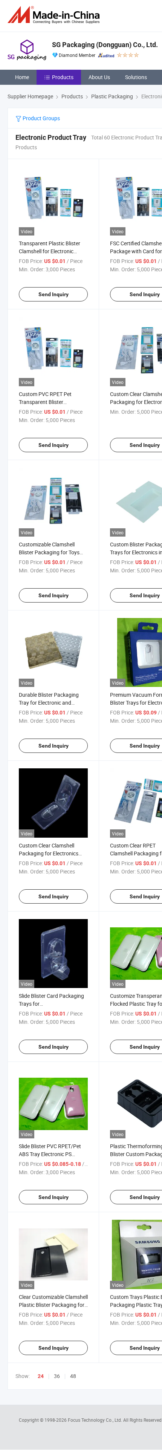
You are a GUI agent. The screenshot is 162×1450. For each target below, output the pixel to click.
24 (41, 1376)
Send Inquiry (53, 294)
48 (73, 1376)
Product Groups (40, 118)
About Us (99, 77)
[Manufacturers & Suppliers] (55, 15)
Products (62, 77)
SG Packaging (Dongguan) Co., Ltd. (105, 45)
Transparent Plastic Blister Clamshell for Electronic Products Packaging (49, 251)
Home (22, 77)
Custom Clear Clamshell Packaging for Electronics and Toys (48, 853)
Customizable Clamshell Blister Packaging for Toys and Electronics (49, 552)
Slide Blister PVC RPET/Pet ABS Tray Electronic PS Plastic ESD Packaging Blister (53, 1154)
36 (57, 1376)
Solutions (136, 77)
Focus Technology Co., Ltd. (95, 1420)
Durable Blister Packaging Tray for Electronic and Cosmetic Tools (49, 702)
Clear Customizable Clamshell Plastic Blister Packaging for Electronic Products (53, 1304)
